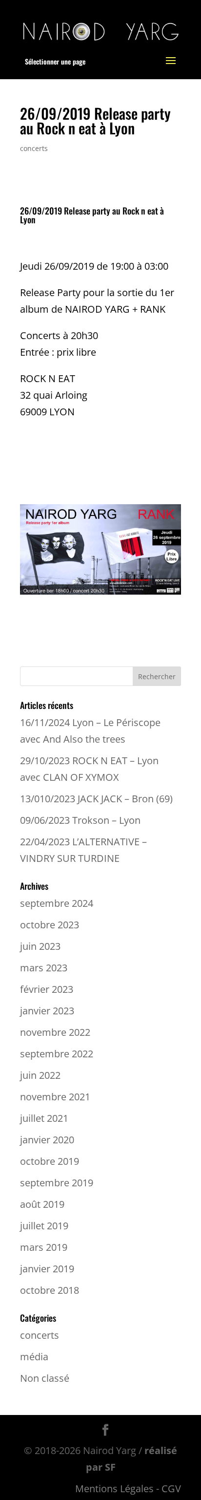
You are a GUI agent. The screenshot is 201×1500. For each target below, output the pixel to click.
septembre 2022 (56, 1053)
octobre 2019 (49, 1161)
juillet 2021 (44, 1118)
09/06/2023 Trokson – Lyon (80, 820)
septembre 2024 (56, 903)
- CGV (168, 1488)
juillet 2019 (44, 1225)
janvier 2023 (47, 1010)
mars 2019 (43, 1247)
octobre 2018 (49, 1290)
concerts (34, 148)
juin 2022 (40, 1075)
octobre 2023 (49, 924)
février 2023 (46, 989)
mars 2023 (43, 967)
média (34, 1356)
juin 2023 (40, 946)
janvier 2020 (47, 1139)
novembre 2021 (55, 1096)
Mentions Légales (114, 1488)
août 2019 (42, 1204)
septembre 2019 (56, 1182)
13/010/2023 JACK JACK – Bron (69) (96, 798)
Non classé (44, 1378)
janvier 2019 (47, 1268)
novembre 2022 (55, 1032)
